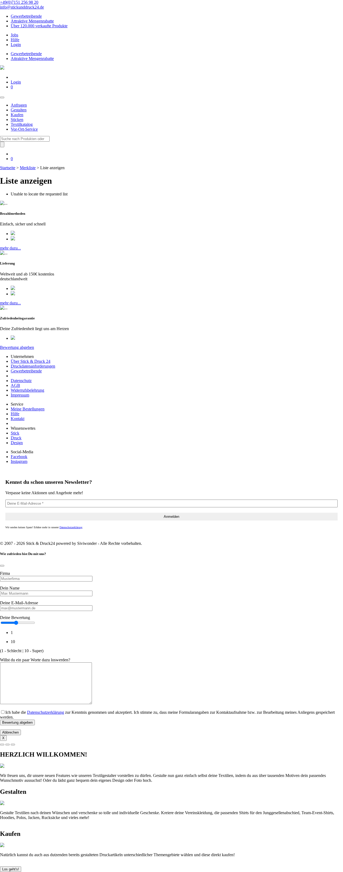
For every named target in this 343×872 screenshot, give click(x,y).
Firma (5, 573)
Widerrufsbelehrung (27, 390)
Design (17, 442)
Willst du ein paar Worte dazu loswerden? (35, 660)
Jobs (14, 35)
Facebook (19, 456)
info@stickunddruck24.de (22, 7)
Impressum (20, 395)
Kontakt (17, 418)
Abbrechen (10, 732)
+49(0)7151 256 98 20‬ (19, 2)
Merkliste (28, 167)
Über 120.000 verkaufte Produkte (39, 26)
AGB (15, 385)
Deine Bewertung (15, 617)
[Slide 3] (13, 744)
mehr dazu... (10, 248)
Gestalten (19, 110)
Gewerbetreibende (26, 16)
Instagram (19, 461)
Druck (16, 438)
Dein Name (10, 588)
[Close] (2, 566)
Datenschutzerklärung (70, 527)
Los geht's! (10, 869)
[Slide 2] (7, 744)
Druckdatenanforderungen (33, 366)
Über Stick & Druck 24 (30, 361)
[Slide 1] (2, 744)
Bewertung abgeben (17, 347)
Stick (15, 433)
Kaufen (17, 114)
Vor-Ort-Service (24, 129)
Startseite (7, 167)
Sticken (17, 119)
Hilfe (15, 39)
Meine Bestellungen (27, 409)
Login (16, 44)
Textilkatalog (22, 124)
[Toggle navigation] (2, 97)
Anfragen (19, 105)
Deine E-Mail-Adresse (19, 603)
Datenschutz (21, 380)
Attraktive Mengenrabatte (32, 21)
